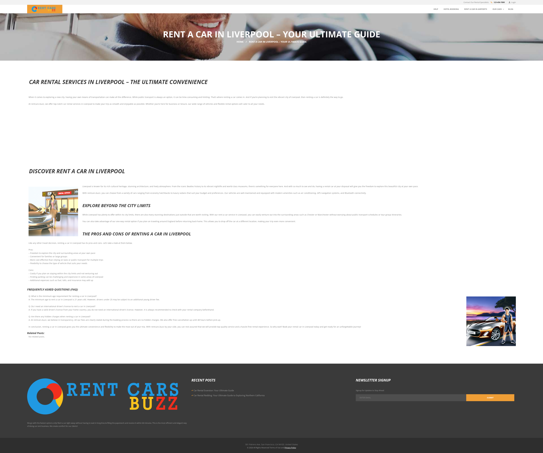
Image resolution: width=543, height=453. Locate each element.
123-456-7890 (499, 2)
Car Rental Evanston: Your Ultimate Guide (214, 390)
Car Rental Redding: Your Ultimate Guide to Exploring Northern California (229, 395)
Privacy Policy (290, 447)
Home (240, 41)
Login (513, 2)
